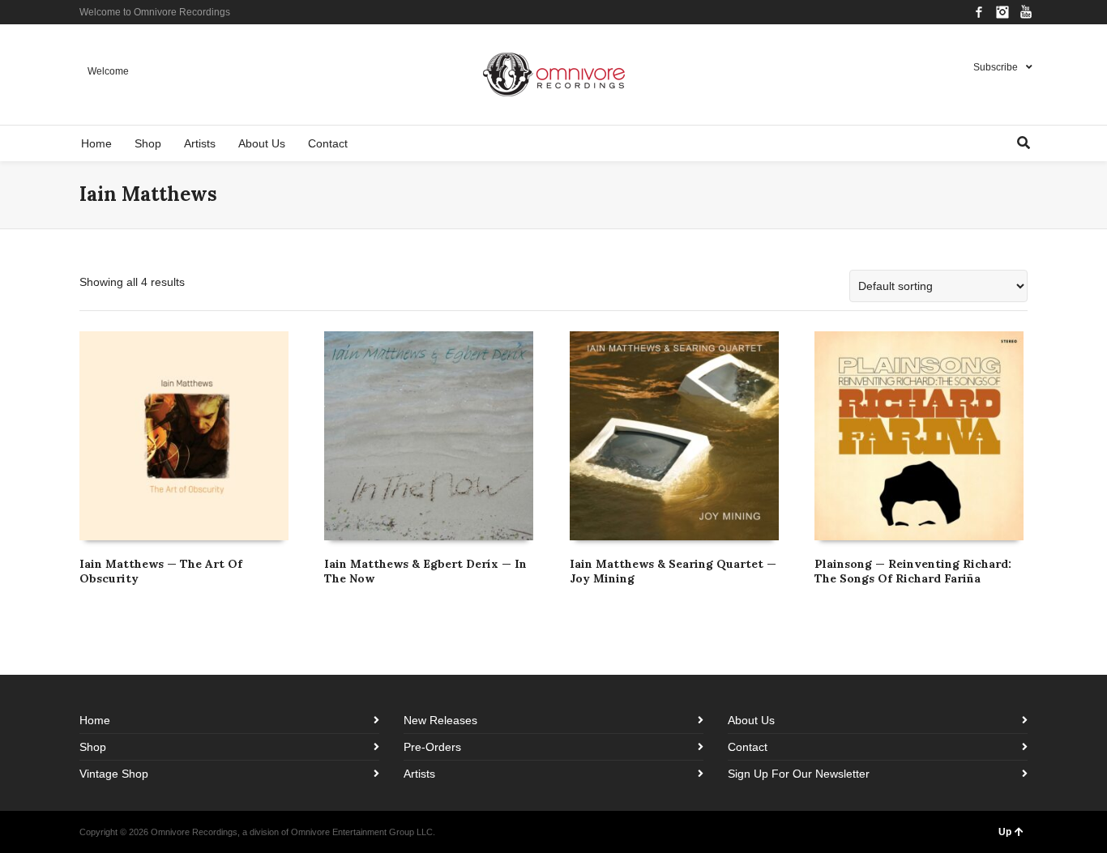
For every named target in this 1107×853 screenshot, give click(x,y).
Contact (747, 746)
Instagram (1002, 12)
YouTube (1026, 12)
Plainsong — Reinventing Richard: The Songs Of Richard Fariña (912, 571)
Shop (92, 746)
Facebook (979, 12)
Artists (419, 773)
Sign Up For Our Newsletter (799, 773)
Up (1004, 832)
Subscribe (995, 67)
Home (94, 720)
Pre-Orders (432, 746)
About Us (751, 720)
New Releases (440, 720)
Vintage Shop (113, 773)
